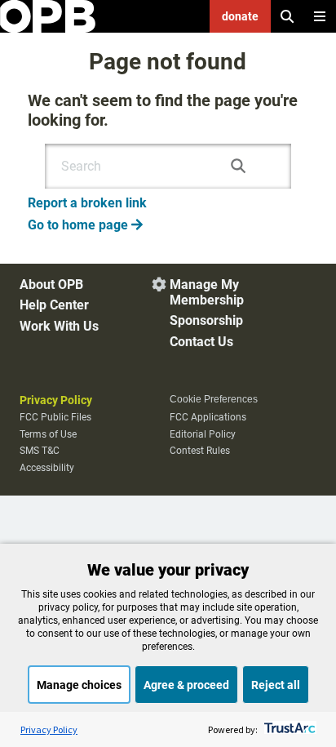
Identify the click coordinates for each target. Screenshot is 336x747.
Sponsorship (206, 320)
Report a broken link (87, 203)
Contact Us (201, 341)
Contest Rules (200, 450)
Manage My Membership (207, 292)
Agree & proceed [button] (186, 684)
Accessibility (47, 468)
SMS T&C (40, 450)
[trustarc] (288, 729)
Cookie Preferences (214, 399)
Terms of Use (48, 434)
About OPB (51, 284)
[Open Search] (287, 16)
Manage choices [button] (79, 684)
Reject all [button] (275, 684)
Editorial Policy (203, 434)
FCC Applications (208, 417)
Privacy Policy (56, 400)
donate (240, 16)
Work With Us (59, 326)
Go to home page (85, 225)
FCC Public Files (55, 417)
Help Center (54, 305)
